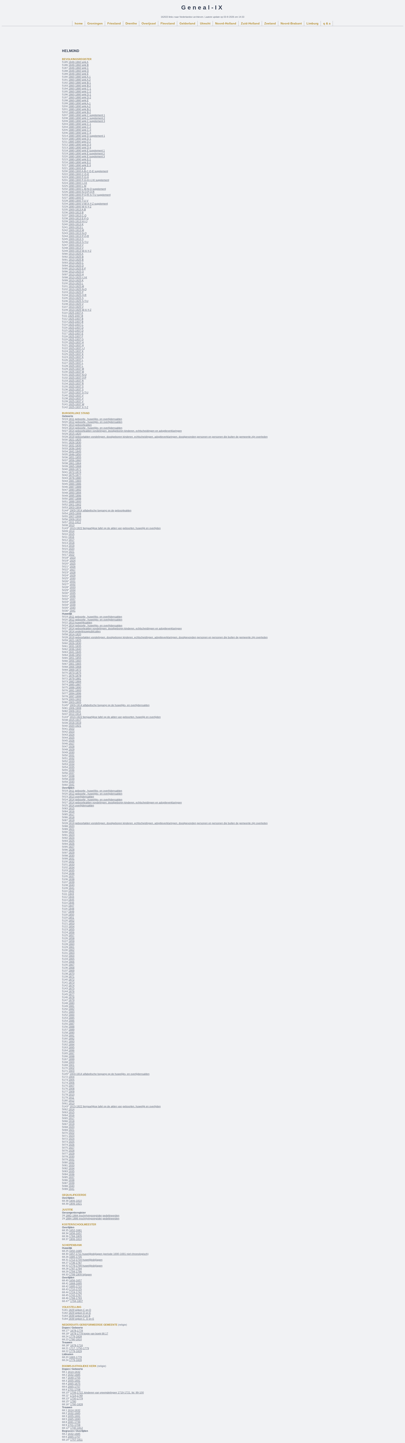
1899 (71, 1059)
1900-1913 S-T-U (78, 242)
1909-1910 (75, 519)
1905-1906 (75, 513)
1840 (71, 885)
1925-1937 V (76, 395)
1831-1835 (75, 445)
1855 (71, 929)
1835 (71, 870)
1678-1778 (76, 1330)
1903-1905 (75, 702)
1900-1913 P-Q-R (79, 236)
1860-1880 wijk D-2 (80, 97)
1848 (71, 908)
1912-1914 (75, 714)
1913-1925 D (76, 265)
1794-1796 (75, 1271)
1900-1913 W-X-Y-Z (80, 250)
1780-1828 (76, 1404)
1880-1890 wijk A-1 (80, 103)
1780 (73, 1401)
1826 (71, 843)
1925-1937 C (76, 324)
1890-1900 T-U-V (78, 200)
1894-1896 (75, 693)
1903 (71, 1071)
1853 (71, 923)
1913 (71, 525)
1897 (71, 1053)
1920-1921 (75, 725)
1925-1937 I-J (77, 348)
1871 (71, 976)
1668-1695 (75, 1283)
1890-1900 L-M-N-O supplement (87, 189)
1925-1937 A (75, 312)
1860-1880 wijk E (79, 100)
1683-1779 (75, 1357)
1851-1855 (75, 457)
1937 (73, 599)
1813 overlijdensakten (81, 796)
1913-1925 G (76, 271)
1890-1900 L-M (77, 186)
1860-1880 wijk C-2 (80, 91)
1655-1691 (74, 1380)
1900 (71, 1062)
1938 (73, 602)
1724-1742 (75, 1292)
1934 (73, 590)
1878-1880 (75, 478)
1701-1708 (74, 1389)
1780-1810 (75, 1339)
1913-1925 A (76, 253)
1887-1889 (75, 486)
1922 (71, 554)
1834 (71, 867)
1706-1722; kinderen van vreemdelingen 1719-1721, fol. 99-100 (107, 1392)
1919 (71, 545)
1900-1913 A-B (77, 209)
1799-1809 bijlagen (80, 1274)
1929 (73, 575)
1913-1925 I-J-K (78, 277)
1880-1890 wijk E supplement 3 (87, 156)
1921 (71, 551)
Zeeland (270, 23)
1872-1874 (75, 472)
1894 (71, 1044)
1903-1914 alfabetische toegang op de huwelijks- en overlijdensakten (110, 705)
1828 (71, 849)
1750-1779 (76, 1398)
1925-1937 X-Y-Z (78, 407)
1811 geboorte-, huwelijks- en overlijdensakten (95, 419)
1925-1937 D (76, 327)
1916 (71, 537)
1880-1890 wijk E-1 (80, 159)
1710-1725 (75, 1289)
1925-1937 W (76, 404)
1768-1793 (75, 1298)
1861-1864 (75, 463)
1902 (71, 1068)
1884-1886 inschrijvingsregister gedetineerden (92, 1218)
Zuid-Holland (250, 23)
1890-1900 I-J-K (78, 183)
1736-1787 (75, 1262)
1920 (71, 548)
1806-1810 (75, 1200)
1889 (71, 1029)
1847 (71, 905)
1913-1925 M (76, 286)
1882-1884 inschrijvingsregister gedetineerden (92, 1215)
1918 (71, 543)
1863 (71, 953)
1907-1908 (75, 516)
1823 (71, 835)
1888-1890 (75, 687)
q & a (327, 23)
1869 (71, 970)
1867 (71, 964)
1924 (73, 560)
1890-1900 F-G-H (79, 177)
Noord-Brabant (291, 23)
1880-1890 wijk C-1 (80, 124)
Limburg (312, 23)
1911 (71, 1097)
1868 (71, 967)
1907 (71, 1085)
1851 (71, 917)
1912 (71, 1100)
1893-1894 (75, 492)
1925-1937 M (76, 368)
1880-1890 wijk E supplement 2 (87, 153)
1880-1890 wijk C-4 (80, 132)
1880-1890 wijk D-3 (80, 144)
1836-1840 (75, 448)
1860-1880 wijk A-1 (80, 76)
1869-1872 (75, 669)
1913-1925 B (76, 256)
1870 (71, 973)
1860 (71, 944)
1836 (71, 873)
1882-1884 (75, 681)
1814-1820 (75, 634)
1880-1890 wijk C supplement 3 (87, 121)
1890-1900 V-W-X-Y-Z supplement (88, 203)
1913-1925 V (76, 304)
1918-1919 (75, 723)
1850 (71, 914)
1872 (71, 979)
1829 (71, 852)
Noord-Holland (225, 23)
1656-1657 (75, 1233)
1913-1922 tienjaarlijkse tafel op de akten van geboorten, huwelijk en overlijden (115, 528)
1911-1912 (75, 522)
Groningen (95, 23)
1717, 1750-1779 (79, 1348)
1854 (71, 926)
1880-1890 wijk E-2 (80, 162)
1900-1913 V (76, 245)
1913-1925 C (76, 262)
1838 (71, 879)
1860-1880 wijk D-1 (80, 94)
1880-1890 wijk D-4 (80, 147)
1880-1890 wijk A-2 (80, 106)
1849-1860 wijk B (79, 65)
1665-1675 (74, 1383)
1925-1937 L (76, 360)
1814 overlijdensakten (81, 805)
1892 (71, 1038)
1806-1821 (75, 1203)
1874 (71, 985)
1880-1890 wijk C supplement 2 (87, 118)
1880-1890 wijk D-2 (79, 141)
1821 (71, 829)
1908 (71, 1088)
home (79, 23)
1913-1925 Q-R (77, 295)
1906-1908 (75, 708)
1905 (71, 1079)
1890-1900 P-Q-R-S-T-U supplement (90, 194)
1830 (71, 855)
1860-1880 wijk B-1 (80, 82)
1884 (71, 1015)
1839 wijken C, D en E (81, 1318)
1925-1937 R (76, 380)
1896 (71, 1050)
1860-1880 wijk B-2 (80, 85)
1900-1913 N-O (77, 233)
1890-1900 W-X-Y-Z (80, 206)
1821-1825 (75, 439)
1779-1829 (75, 1351)
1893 (71, 1041)
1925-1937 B (75, 315)
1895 (71, 1047)
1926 (73, 566)
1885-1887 (75, 684)
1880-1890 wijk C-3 (80, 130)
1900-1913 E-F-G (79, 218)
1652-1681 (75, 1230)
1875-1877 (75, 475)
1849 (71, 911)
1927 (73, 569)
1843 (71, 894)
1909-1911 (75, 711)
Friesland (114, 23)
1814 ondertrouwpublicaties (85, 631)
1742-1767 (75, 1295)
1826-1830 (75, 442)
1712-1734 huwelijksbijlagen (86, 1259)
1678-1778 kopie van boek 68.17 (89, 1333)
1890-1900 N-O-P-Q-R (81, 191)
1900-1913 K (76, 224)
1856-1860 (75, 460)
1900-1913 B (76, 212)
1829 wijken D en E (80, 1313)
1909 (71, 1091)
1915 (71, 534)
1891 (71, 1035)
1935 (73, 593)
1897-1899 (75, 696)
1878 (71, 997)
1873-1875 (75, 672)
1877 (71, 994)
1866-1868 (75, 666)
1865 (71, 959)
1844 (71, 897)
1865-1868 (75, 466)
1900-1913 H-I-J (78, 221)
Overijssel (149, 23)
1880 (71, 1003)
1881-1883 (75, 481)
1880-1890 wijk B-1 (80, 109)
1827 (71, 846)
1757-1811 (76, 1439)
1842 (71, 891)
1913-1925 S (76, 298)
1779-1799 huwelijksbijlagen (86, 1265)
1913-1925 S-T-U (78, 301)
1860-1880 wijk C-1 (80, 88)
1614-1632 (74, 1372)
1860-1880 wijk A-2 (80, 79)
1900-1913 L (76, 227)
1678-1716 (76, 1345)
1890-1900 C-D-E (79, 174)
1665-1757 (74, 1386)
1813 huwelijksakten (80, 622)
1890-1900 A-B (77, 168)
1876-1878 (75, 675)
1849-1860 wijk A (78, 62)
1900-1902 (75, 699)
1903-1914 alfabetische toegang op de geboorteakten (100, 510)
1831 (71, 858)
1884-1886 (75, 484)
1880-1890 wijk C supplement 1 (87, 115)
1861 (71, 947)
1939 (73, 604)
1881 (71, 1006)
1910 (71, 1094)
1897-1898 (75, 498)
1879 (71, 1000)
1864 (71, 956)
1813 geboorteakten (80, 425)
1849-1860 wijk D (79, 71)
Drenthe (131, 23)
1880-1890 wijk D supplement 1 (87, 135)
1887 (71, 1023)
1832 (71, 861)
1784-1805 (75, 1236)
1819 (71, 820)
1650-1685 (75, 1251)
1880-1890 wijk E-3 (80, 165)
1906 (71, 1082)
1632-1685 (74, 1374)
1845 (71, 900)
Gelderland (187, 23)
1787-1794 (75, 1268)
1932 (73, 584)
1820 (71, 826)
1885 (71, 1018)
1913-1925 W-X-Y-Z (80, 309)
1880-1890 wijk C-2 (80, 127)
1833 (71, 864)
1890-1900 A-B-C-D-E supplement (88, 171)
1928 (73, 572)
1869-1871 (75, 469)
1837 (71, 876)
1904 (71, 1077)
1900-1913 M (76, 230)
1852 (71, 920)
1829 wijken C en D (80, 1310)
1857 (71, 935)
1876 (71, 991)
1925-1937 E (75, 333)
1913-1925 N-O (77, 289)
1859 (71, 941)
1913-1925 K (76, 280)
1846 (71, 902)
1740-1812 (76, 1428)
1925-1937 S (76, 386)
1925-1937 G (76, 339)
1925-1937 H (76, 342)
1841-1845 (75, 451)
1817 (71, 814)
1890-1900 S (76, 197)
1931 (73, 581)
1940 (73, 607)
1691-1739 (74, 1422)
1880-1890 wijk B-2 (80, 112)
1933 (73, 587)
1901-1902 (75, 504)
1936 (73, 596)
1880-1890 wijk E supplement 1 (87, 150)
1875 (71, 988)
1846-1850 (75, 454)
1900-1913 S (76, 239)
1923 (73, 557)
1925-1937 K (76, 351)
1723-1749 (76, 1395)
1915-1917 (75, 720)
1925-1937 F (75, 336)
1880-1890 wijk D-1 (80, 138)
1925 (73, 563)
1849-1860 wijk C (79, 68)
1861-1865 (75, 663)
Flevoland (168, 23)
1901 (71, 1065)
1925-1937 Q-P (77, 377)
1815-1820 (75, 433)
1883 (71, 1012)
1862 (71, 950)
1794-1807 (76, 1301)
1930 (73, 578)
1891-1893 (75, 690)
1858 (71, 938)
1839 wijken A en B (79, 1315)
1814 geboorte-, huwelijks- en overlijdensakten (95, 427)
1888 (71, 1026)
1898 (71, 1056)
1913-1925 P (76, 292)
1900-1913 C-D (77, 215)
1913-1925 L (76, 283)
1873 (71, 982)
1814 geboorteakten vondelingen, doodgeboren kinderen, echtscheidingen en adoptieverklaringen (125, 430)
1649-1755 (74, 1377)
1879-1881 (75, 678)
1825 (71, 841)
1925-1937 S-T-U (78, 392)
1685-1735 (75, 1256)
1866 (71, 961)
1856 (71, 932)
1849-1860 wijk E (79, 73)
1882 (71, 1009)
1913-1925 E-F (77, 268)
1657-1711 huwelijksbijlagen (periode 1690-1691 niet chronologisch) (108, 1254)
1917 (71, 540)
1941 (73, 610)
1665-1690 (74, 1419)
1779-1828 (75, 1336)
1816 (71, 811)
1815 (71, 808)
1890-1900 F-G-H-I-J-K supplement (89, 180)
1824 (71, 838)
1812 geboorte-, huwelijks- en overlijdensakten (95, 422)
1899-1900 (75, 501)
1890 (71, 1032)
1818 (71, 817)
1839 (71, 882)
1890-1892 (75, 489)
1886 (71, 1020)
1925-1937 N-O (77, 374)
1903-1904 (75, 507)
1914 (71, 531)
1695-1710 (75, 1286)
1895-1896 (75, 495)
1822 (71, 832)
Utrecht (205, 23)
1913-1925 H (76, 274)
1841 (71, 888)
